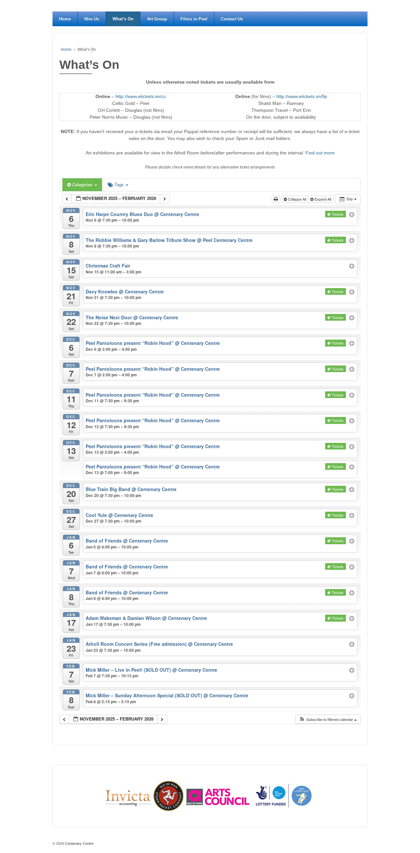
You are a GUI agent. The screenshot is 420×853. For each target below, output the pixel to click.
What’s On (123, 18)
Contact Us (232, 18)
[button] (328, 719)
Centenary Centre (79, 843)
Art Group (157, 18)
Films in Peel (193, 18)
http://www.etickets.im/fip (301, 96)
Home (65, 18)
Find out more (320, 152)
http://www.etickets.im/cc (141, 96)
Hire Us (91, 18)
